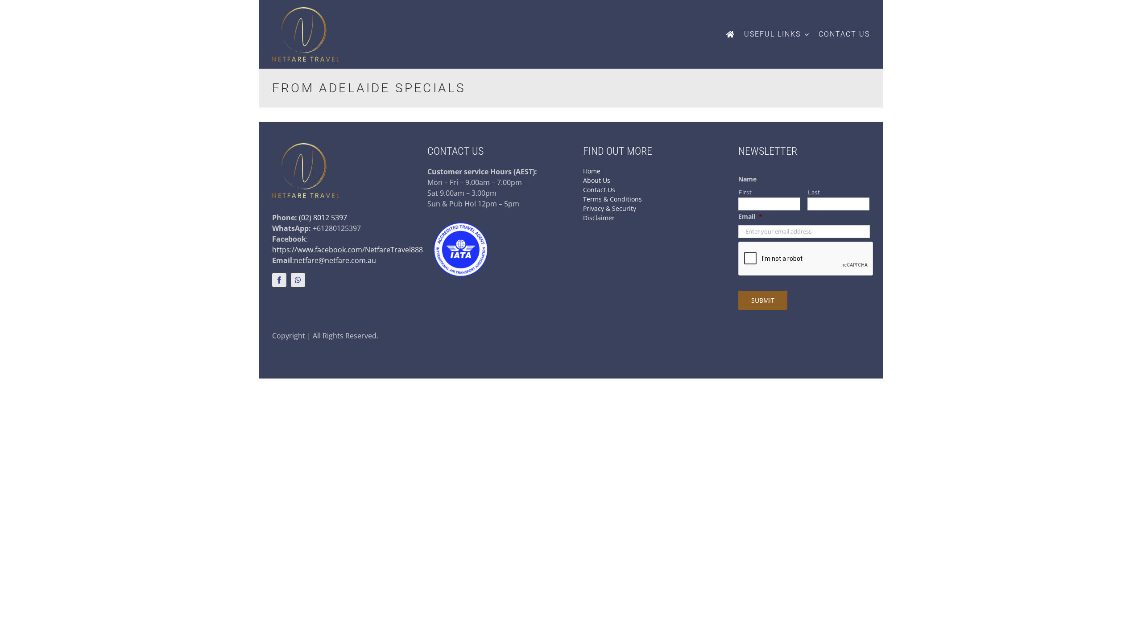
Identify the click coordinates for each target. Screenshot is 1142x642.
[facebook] (279, 280)
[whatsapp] (298, 280)
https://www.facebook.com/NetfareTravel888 (347, 250)
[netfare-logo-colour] (305, 11)
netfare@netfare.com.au (335, 260)
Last (814, 192)
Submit (762, 300)
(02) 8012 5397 (323, 217)
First (745, 192)
